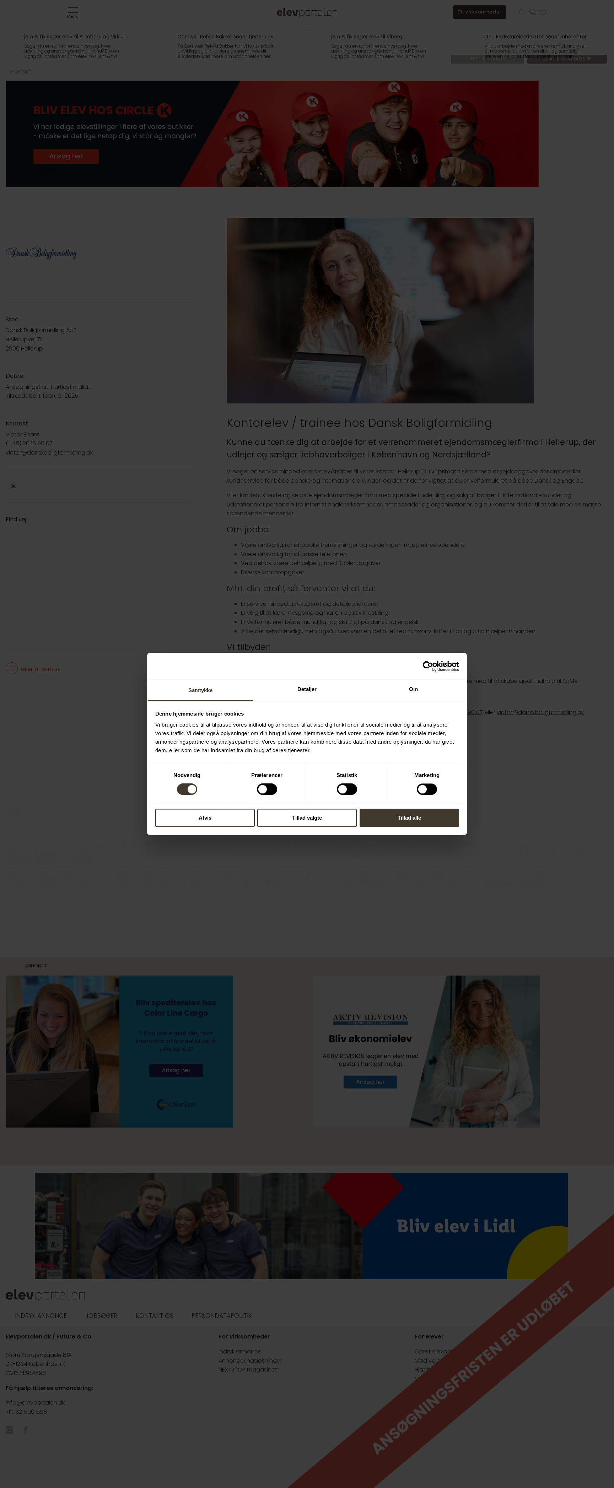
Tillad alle (409, 818)
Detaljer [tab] (307, 689)
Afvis (205, 818)
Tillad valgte (307, 818)
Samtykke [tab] (200, 690)
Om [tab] (413, 689)
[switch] (267, 789)
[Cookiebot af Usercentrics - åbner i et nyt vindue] (428, 666)
